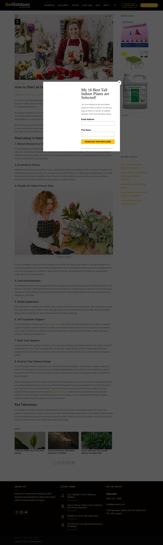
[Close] (119, 82)
